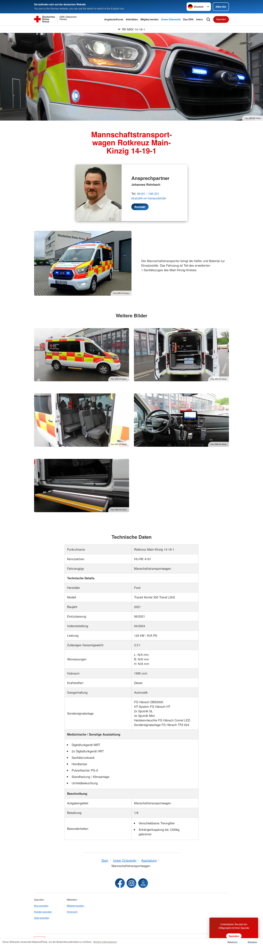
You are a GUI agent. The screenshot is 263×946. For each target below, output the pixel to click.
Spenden (221, 19)
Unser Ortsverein (171, 19)
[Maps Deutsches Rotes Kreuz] (143, 883)
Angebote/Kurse (113, 19)
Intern (199, 19)
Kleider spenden (43, 912)
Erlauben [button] (252, 942)
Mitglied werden (149, 19)
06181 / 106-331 (148, 193)
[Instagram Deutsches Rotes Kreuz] (131, 883)
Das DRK (188, 19)
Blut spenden (41, 905)
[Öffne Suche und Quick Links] (208, 19)
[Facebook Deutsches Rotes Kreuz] (120, 883)
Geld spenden (41, 918)
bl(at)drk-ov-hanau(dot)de (148, 198)
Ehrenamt (72, 912)
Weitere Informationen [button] (105, 942)
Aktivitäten (132, 19)
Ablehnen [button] (232, 942)
